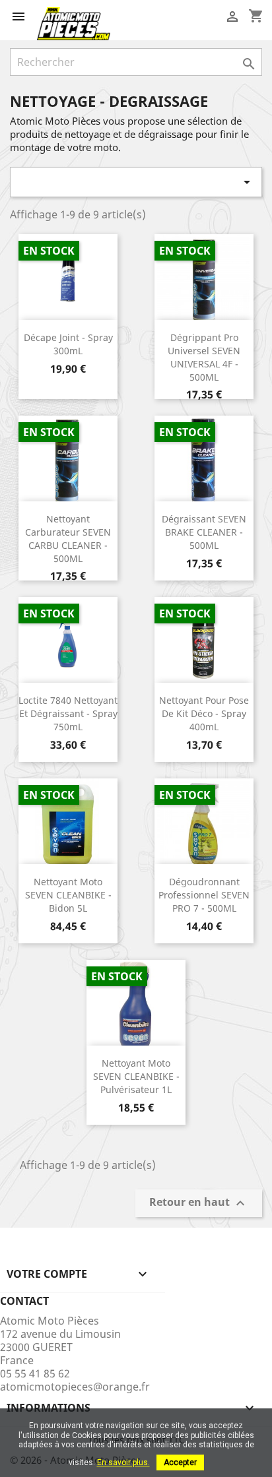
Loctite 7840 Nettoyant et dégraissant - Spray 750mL (68, 713)
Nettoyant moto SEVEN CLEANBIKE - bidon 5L (68, 894)
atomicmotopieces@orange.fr (75, 1386)
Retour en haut (198, 1203)
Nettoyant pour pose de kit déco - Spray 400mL (204, 713)
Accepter (180, 1462)
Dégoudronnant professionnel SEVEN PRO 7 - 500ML (204, 894)
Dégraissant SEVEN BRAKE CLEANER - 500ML (204, 532)
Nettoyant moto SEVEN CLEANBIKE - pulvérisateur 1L (136, 1076)
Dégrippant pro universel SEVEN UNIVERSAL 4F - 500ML (204, 357)
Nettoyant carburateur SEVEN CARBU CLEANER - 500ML (68, 538)
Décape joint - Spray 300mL (68, 344)
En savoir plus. (123, 1462)
